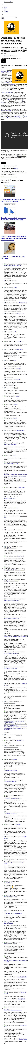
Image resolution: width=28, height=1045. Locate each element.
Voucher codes (21, 487)
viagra (15, 418)
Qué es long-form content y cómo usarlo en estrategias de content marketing (13, 218)
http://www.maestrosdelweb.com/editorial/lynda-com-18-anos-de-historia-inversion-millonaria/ (16, 475)
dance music (19, 349)
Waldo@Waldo (21, 999)
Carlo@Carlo (20, 556)
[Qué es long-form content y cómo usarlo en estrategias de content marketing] (9, 215)
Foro (5, 10)
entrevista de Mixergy (6, 110)
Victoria (16, 388)
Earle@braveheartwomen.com (11, 653)
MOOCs (6, 82)
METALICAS (21, 341)
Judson (15, 331)
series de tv (18, 368)
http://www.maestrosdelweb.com (9, 177)
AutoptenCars (20, 313)
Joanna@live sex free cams (10, 668)
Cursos (5, 7)
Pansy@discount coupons (10, 781)
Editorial (3, 18)
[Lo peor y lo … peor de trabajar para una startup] (9, 253)
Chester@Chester (8, 882)
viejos (8, 99)
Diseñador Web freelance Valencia (12, 265)
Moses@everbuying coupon (10, 896)
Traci (14, 455)
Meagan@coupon (8, 923)
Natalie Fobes (16, 116)
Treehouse (11, 101)
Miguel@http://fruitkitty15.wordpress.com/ (14, 570)
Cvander (6, 11)
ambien (16, 507)
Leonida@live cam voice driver (11, 600)
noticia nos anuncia (7, 92)
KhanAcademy (12, 84)
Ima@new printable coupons (11, 747)
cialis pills (17, 379)
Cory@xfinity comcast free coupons (12, 798)
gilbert (15, 759)
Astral (14, 360)
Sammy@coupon (23, 1039)
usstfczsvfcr (19, 735)
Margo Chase (10, 117)
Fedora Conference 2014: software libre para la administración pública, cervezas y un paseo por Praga (13, 238)
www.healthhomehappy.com (11, 463)
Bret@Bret (18, 824)
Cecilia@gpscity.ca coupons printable (13, 913)
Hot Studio (3, 117)
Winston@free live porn (9, 703)
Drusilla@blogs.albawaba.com (11, 618)
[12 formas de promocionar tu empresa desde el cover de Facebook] (9, 196)
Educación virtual (21, 156)
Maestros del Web (8, 2)
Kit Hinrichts (24, 116)
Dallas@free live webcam (10, 548)
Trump (15, 287)
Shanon (16, 404)
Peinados (17, 396)
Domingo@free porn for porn (11, 581)
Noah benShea (18, 117)
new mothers (20, 529)
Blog (5, 8)
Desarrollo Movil (23, 302)
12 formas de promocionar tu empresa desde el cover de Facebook (13, 200)
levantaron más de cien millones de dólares (6, 71)
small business (20, 430)
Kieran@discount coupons (10, 813)
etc (24, 84)
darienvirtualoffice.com (9, 498)
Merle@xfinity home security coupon (13, 1010)
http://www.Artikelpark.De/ (10, 444)
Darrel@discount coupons (10, 943)
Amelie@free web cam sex (10, 770)
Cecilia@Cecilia (22, 977)
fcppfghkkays (20, 740)
